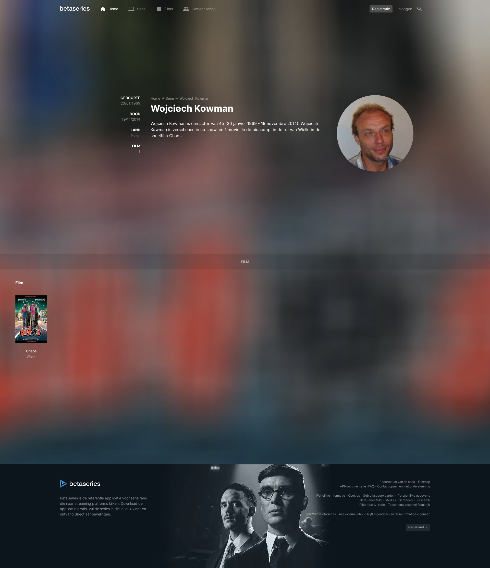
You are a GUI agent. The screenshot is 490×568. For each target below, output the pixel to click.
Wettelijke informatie (330, 495)
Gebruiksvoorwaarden (379, 495)
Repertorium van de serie (397, 482)
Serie (170, 98)
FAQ (371, 486)
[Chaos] (31, 319)
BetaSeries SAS (371, 500)
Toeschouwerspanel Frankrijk (409, 505)
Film (245, 262)
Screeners (406, 500)
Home (155, 98)
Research (423, 500)
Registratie (381, 9)
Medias (390, 500)
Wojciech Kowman (194, 98)
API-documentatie (353, 486)
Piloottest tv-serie (372, 505)
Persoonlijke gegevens (414, 495)
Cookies (354, 495)
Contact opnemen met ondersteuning (403, 486)
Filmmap (424, 482)
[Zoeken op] (419, 9)
